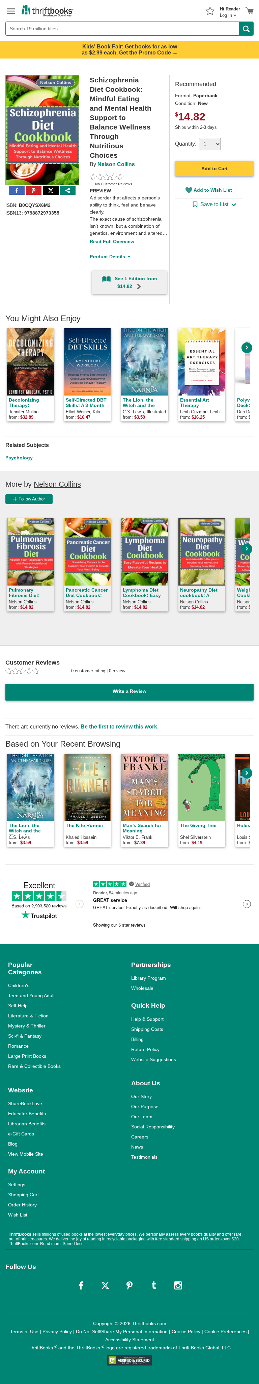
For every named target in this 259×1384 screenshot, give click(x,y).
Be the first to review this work (119, 727)
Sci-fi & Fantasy (24, 1036)
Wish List (17, 1215)
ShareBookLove (25, 1103)
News (137, 1147)
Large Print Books (27, 1056)
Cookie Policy (186, 1331)
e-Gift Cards (21, 1133)
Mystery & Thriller (27, 1025)
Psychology (19, 457)
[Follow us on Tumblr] (154, 1285)
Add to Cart (214, 168)
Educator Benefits (27, 1113)
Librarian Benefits (27, 1123)
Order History (22, 1204)
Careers (139, 1136)
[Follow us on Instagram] (178, 1285)
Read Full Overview (112, 241)
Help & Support (147, 1019)
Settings (16, 1184)
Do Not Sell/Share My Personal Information (122, 1331)
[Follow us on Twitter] (105, 1285)
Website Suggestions (153, 1059)
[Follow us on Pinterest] (129, 1285)
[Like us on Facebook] (81, 1285)
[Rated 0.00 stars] (121, 177)
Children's (18, 985)
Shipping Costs (147, 1029)
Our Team (141, 1116)
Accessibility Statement (129, 1339)
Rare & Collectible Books (34, 1066)
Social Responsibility (153, 1126)
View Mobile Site (25, 1154)
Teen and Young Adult (31, 995)
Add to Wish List (213, 190)
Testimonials (144, 1157)
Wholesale (142, 988)
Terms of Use (24, 1331)
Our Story (141, 1096)
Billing (137, 1039)
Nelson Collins (116, 164)
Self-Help (18, 1005)
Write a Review (129, 691)
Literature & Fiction (28, 1015)
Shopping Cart (23, 1194)
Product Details (107, 256)
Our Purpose (145, 1106)
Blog (13, 1144)
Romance (18, 1046)
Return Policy (145, 1049)
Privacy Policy (57, 1331)
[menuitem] (230, 10)
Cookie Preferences (225, 1331)
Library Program (148, 978)
